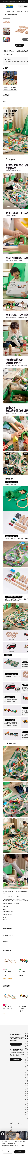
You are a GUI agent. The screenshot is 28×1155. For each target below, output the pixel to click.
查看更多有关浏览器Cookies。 (14, 1142)
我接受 (19, 1151)
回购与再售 (25, 1111)
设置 (8, 1151)
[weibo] (11, 1126)
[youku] (11, 1130)
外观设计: (6, 87)
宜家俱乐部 (25, 1074)
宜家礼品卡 (27, 1115)
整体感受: (6, 89)
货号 (4, 54)
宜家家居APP (26, 1045)
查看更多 (15, 1040)
